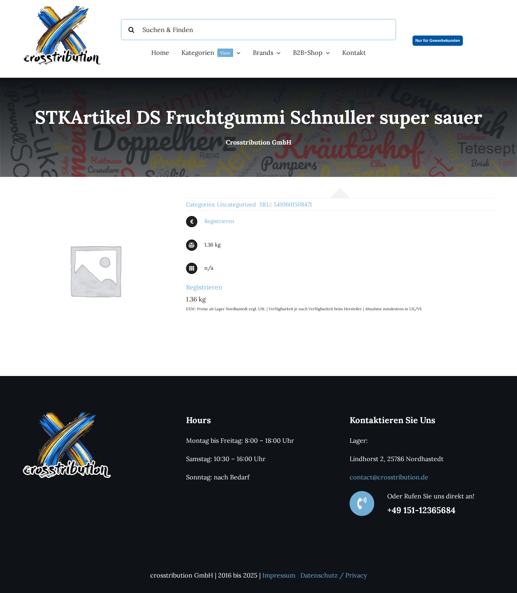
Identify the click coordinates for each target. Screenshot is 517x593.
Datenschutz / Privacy (333, 575)
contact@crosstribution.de (389, 477)
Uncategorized (236, 204)
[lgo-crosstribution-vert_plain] (67, 414)
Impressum (278, 575)
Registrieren (219, 221)
